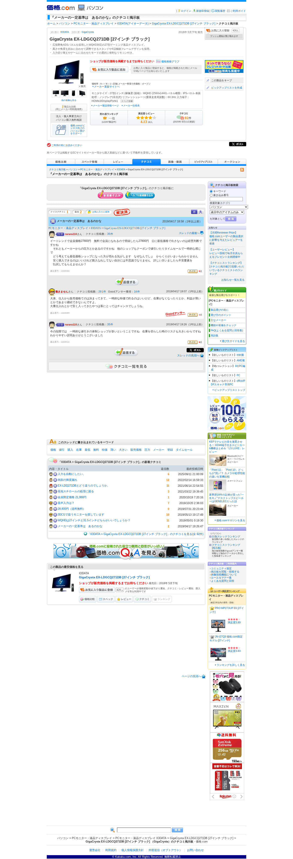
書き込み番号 (221, 195)
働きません (61, 291)
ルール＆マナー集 (221, 577)
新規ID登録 (202, 10)
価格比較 (90, 599)
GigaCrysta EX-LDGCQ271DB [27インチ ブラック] (134, 228)
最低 (87, 449)
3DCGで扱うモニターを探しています (81, 514)
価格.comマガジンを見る (230, 520)
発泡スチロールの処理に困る (76, 491)
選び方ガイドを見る (233, 341)
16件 (137, 291)
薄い (113, 449)
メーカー (158, 449)
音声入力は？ (66, 503)
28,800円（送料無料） (72, 508)
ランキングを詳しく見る (231, 664)
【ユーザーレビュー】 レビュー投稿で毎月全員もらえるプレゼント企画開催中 (226, 253)
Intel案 (240, 354)
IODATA (64, 32)
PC (238, 375)
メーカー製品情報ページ (106, 105)
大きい (123, 449)
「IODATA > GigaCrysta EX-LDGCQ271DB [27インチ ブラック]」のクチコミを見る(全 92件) (145, 534)
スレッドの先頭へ (188, 355)
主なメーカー (218, 320)
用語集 (214, 335)
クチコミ (144, 599)
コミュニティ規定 (221, 568)
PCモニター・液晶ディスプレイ (97, 169)
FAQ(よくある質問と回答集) (227, 330)
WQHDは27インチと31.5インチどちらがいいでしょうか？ (94, 520)
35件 (110, 233)
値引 (62, 449)
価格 (53, 449)
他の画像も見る (68, 100)
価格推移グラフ (170, 61)
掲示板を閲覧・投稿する (225, 571)
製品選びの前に (220, 309)
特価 (104, 449)
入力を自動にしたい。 (72, 474)
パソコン (73, 169)
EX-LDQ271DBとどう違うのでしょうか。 (84, 485)
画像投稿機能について (224, 574)
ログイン (186, 10)
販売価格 (136, 449)
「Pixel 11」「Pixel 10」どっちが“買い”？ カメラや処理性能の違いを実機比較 (227, 473)
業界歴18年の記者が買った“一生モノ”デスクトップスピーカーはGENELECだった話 (226, 498)
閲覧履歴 (220, 10)
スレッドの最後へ (189, 233)
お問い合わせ (195, 850)
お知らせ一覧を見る (233, 279)
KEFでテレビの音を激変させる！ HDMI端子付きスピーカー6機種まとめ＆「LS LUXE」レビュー (227, 446)
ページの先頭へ (191, 676)
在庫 (79, 449)
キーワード (219, 191)
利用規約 (110, 850)
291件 (102, 291)
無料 (96, 449)
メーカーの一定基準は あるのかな (79, 220)
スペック (108, 599)
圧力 (147, 449)
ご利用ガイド (238, 10)
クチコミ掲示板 (57, 169)
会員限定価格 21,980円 (72, 497)
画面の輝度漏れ (67, 479)
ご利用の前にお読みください (66, 145)
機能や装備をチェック (223, 325)
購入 (70, 449)
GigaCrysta (88, 32)
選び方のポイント (221, 314)
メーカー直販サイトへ (107, 86)
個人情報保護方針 (132, 850)
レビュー (126, 599)
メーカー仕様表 (131, 105)
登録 (170, 449)
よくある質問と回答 (222, 580)
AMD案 (241, 360)
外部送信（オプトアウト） (165, 850)
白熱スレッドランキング (226, 536)
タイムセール (184, 449)
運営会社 (94, 850)
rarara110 (71, 234)
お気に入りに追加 (100, 212)
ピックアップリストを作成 (226, 87)
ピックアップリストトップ (229, 390)
